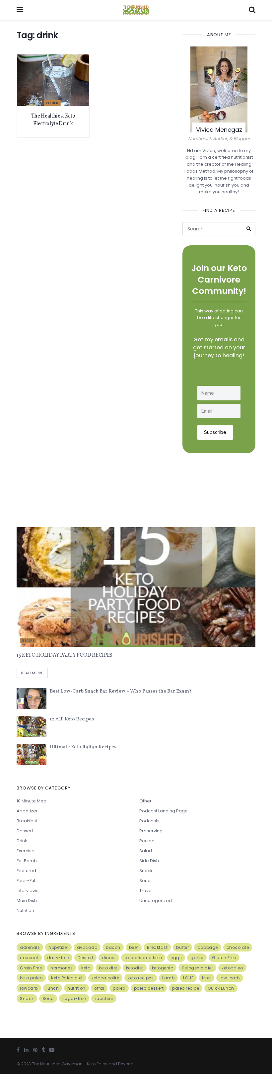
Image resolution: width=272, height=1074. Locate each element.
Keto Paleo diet (67, 978)
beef (133, 947)
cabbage (207, 947)
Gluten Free (224, 957)
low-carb (230, 978)
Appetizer (27, 811)
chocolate (238, 947)
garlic (196, 957)
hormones (61, 968)
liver (206, 978)
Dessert (25, 831)
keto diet (108, 968)
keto (85, 968)
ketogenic (162, 968)
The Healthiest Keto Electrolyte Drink (53, 120)
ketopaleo (232, 968)
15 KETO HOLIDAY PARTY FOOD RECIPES (64, 655)
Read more (32, 673)
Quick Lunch (221, 988)
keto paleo (31, 978)
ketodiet (134, 968)
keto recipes (141, 978)
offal (99, 988)
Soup (145, 880)
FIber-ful (26, 880)
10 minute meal (32, 801)
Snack (146, 870)
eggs (176, 957)
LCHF (188, 978)
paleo (119, 988)
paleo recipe (185, 988)
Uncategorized (155, 900)
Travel (146, 890)
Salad (145, 851)
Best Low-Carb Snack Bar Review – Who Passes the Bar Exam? (121, 691)
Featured (26, 870)
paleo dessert (149, 988)
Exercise (25, 851)
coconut (29, 957)
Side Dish (149, 861)
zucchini (104, 998)
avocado (87, 947)
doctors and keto (143, 957)
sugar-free (74, 998)
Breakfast (27, 821)
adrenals (30, 947)
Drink (22, 841)
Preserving (151, 831)
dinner (109, 957)
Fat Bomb (27, 861)
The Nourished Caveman (57, 1064)
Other (52, 103)
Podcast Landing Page (163, 811)
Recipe (28, 640)
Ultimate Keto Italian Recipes (83, 747)
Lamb (168, 978)
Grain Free (31, 968)
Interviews (27, 890)
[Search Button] (248, 228)
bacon (113, 947)
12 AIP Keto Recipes (72, 719)
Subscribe (215, 432)
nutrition (76, 988)
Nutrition (25, 910)
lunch (52, 988)
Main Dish (27, 900)
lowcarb (29, 988)
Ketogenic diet (197, 968)
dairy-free (58, 957)
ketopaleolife (105, 978)
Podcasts (149, 821)
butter (182, 947)
